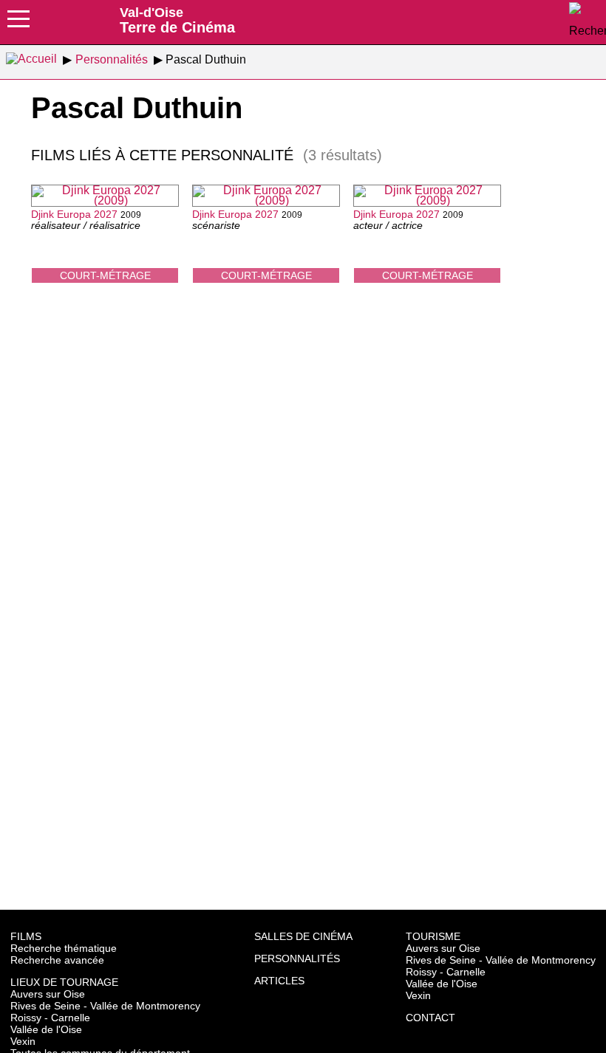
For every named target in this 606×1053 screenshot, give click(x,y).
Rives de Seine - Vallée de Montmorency (105, 1006)
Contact (430, 1017)
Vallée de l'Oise (46, 1029)
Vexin (22, 1041)
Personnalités (297, 958)
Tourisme (433, 936)
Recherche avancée (57, 960)
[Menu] (18, 23)
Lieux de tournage (64, 982)
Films (25, 936)
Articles (279, 981)
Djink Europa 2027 (74, 214)
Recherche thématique (63, 948)
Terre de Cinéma (177, 20)
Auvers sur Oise (47, 994)
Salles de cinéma (303, 936)
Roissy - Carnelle (50, 1017)
